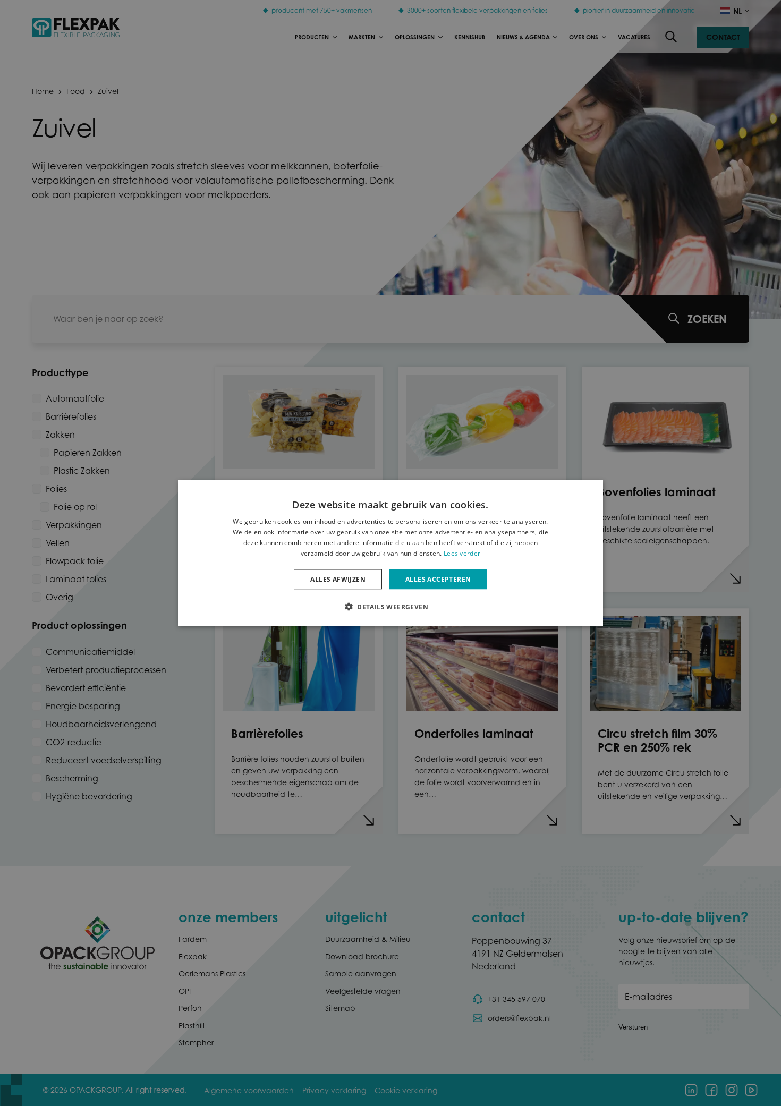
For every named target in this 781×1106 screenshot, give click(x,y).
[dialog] (390, 553)
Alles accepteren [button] (438, 578)
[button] (390, 606)
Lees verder (462, 552)
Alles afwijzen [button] (338, 578)
